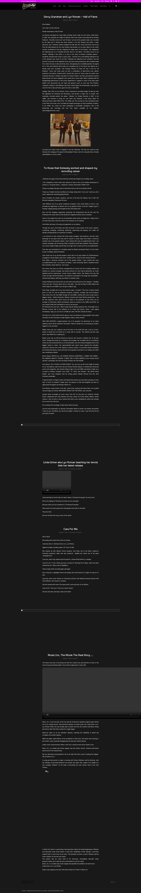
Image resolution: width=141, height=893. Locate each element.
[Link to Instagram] (118, 1)
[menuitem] (92, 1)
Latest (75, 20)
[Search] (109, 6)
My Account (97, 1)
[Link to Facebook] (114, 1)
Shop (92, 1)
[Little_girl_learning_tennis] (70, 441)
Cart (102, 1)
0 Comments (71, 469)
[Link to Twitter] (111, 1)
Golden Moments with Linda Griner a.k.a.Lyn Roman (37, 890)
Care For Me (70, 528)
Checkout (107, 1)
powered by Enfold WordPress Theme (55, 890)
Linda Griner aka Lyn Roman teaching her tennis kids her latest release (70, 464)
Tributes (75, 174)
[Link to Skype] (116, 1)
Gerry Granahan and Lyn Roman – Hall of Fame (70, 16)
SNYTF (79, 469)
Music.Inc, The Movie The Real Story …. (70, 654)
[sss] (70, 630)
